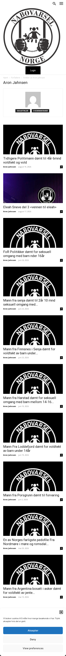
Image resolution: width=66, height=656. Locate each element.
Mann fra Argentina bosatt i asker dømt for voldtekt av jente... (32, 591)
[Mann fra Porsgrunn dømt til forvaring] (33, 476)
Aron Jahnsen (9, 166)
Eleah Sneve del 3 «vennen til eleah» (29, 207)
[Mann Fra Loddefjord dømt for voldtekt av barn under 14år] (33, 428)
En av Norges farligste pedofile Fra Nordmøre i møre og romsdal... (28, 542)
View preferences (33, 648)
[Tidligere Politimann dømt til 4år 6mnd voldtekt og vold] (33, 139)
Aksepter (33, 630)
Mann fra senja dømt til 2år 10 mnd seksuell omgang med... (29, 302)
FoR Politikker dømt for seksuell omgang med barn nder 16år (27, 254)
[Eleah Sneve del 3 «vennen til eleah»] (33, 188)
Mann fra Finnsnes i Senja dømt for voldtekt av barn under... (29, 351)
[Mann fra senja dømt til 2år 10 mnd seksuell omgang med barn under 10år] (33, 282)
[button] (61, 612)
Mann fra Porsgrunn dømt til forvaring (31, 495)
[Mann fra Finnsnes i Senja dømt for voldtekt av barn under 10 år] (33, 330)
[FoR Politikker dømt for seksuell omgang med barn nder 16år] (33, 233)
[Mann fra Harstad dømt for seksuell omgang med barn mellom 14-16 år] (33, 379)
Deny (33, 639)
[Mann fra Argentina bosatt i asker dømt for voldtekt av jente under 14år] (33, 570)
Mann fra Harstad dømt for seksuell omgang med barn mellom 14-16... (29, 400)
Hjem (5, 77)
